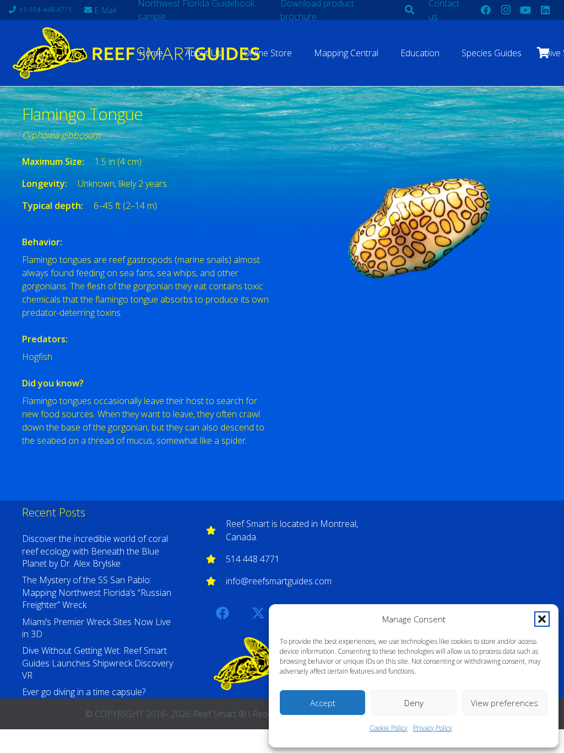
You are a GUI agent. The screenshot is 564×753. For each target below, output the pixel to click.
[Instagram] (506, 10)
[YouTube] (525, 10)
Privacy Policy (432, 728)
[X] (258, 613)
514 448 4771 (253, 559)
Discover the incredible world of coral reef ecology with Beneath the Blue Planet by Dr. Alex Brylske (95, 551)
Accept (322, 702)
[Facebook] (486, 10)
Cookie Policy (389, 728)
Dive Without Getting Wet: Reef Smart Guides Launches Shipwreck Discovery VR (97, 662)
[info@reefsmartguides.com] (216, 581)
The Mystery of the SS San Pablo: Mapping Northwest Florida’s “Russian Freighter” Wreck (96, 592)
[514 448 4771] (216, 559)
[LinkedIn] (545, 10)
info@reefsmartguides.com (279, 581)
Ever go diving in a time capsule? (83, 692)
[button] (541, 619)
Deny (414, 702)
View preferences (504, 702)
